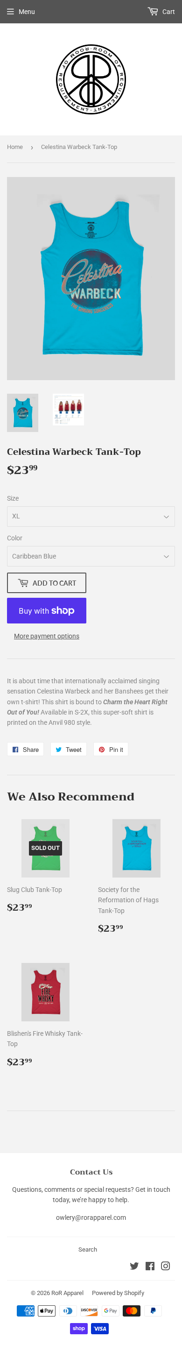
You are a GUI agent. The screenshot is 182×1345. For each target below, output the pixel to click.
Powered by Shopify (118, 1292)
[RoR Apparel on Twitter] (134, 1267)
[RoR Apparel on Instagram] (165, 1267)
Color (14, 538)
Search (87, 1249)
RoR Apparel (67, 1292)
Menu (27, 11)
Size (13, 498)
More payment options (46, 636)
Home (15, 146)
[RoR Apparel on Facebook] (150, 1267)
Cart (168, 11)
